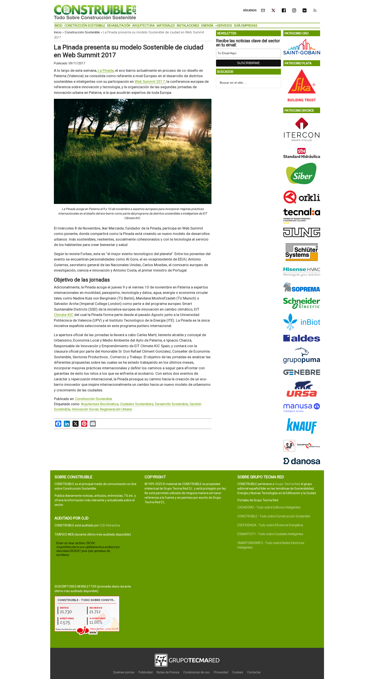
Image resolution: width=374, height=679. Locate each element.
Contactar (254, 672)
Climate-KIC (63, 315)
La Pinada (106, 70)
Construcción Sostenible (82, 32)
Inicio (57, 32)
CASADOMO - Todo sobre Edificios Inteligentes (268, 507)
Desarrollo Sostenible (171, 404)
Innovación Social (85, 409)
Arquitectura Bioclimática (99, 404)
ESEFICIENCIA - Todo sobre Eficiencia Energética (270, 525)
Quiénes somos (123, 672)
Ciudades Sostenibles (136, 404)
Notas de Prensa (168, 672)
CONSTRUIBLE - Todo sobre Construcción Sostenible (273, 516)
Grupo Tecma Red (287, 484)
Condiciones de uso (196, 672)
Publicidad (146, 672)
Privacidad (221, 672)
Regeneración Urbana (116, 409)
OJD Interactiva (110, 525)
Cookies (237, 672)
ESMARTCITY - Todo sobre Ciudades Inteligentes (270, 534)
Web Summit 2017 (150, 81)
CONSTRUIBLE (95, 12)
